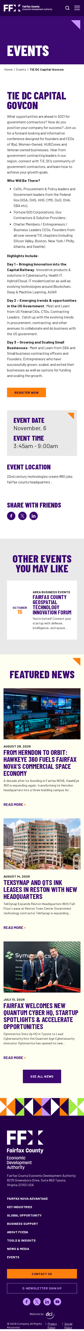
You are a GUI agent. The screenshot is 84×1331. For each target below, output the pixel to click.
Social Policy (68, 1325)
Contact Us (42, 1274)
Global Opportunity (24, 1215)
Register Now (26, 392)
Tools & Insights (21, 1240)
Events (21, 69)
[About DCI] (50, 1315)
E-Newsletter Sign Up (42, 1288)
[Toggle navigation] (77, 8)
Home (8, 69)
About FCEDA (17, 1232)
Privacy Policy (52, 1325)
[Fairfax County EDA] (28, 8)
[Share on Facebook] (11, 516)
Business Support (22, 1224)
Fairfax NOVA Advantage (27, 1198)
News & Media (18, 1249)
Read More (13, 804)
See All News (41, 1076)
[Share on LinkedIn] (33, 516)
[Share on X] (22, 516)
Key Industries (19, 1207)
